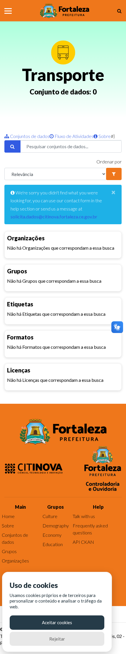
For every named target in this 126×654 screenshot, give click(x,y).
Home (8, 516)
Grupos (9, 551)
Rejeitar (57, 638)
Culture (49, 516)
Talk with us (84, 516)
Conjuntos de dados (29, 136)
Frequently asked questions (90, 529)
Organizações (15, 560)
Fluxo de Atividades (73, 136)
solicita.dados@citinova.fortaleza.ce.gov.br (54, 216)
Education (52, 544)
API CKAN (83, 542)
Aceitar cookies (57, 622)
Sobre (104, 136)
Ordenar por (109, 161)
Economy (52, 535)
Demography (55, 525)
